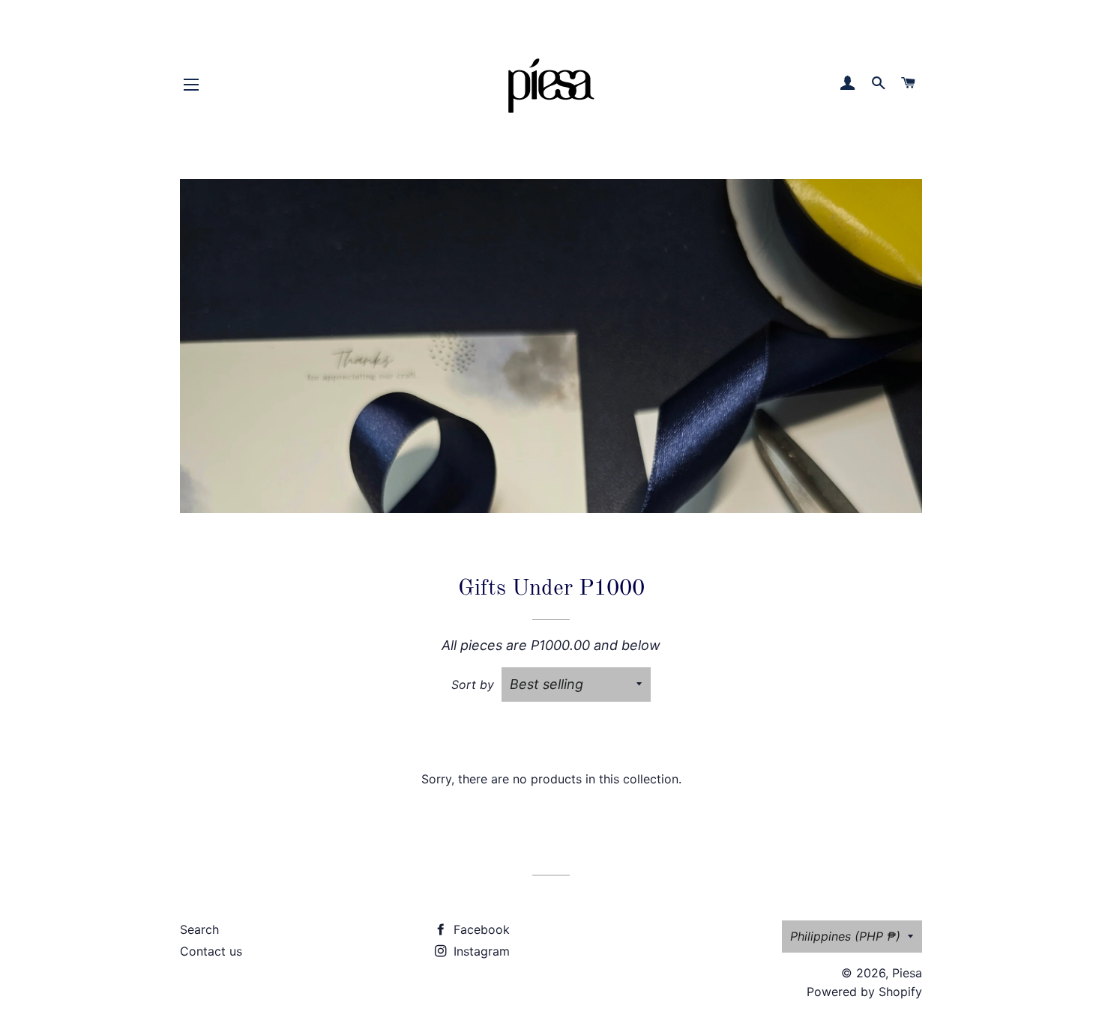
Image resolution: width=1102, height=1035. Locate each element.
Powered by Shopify (864, 991)
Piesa (907, 972)
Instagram (480, 951)
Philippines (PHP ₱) (845, 936)
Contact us (211, 951)
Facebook (480, 929)
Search (199, 929)
